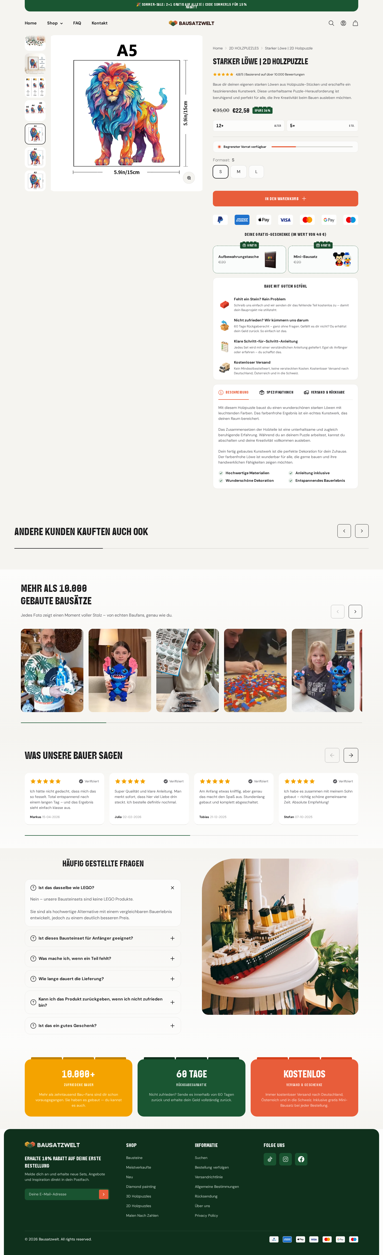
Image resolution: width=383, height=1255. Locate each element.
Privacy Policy (206, 1215)
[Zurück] (344, 531)
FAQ (77, 23)
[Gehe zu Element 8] (35, 110)
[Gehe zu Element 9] (35, 134)
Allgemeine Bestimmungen (217, 1186)
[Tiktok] (270, 1159)
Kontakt (100, 23)
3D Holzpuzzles (138, 1196)
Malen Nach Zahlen (142, 1215)
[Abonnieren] (103, 1194)
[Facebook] (301, 1159)
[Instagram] (285, 1159)
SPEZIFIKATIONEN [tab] (280, 392)
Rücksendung (206, 1196)
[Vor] (362, 531)
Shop (52, 23)
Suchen (201, 1157)
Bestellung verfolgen (212, 1167)
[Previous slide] (337, 611)
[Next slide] (355, 611)
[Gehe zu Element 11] (35, 180)
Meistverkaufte (138, 1167)
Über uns (202, 1205)
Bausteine (134, 1157)
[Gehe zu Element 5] (35, 40)
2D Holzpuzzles (138, 1205)
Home (31, 23)
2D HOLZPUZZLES (244, 48)
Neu (129, 1177)
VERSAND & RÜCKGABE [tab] (328, 392)
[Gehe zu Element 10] (35, 157)
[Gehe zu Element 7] (35, 87)
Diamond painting (141, 1186)
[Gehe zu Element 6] (35, 63)
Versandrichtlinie (209, 1177)
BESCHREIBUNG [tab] (237, 392)
